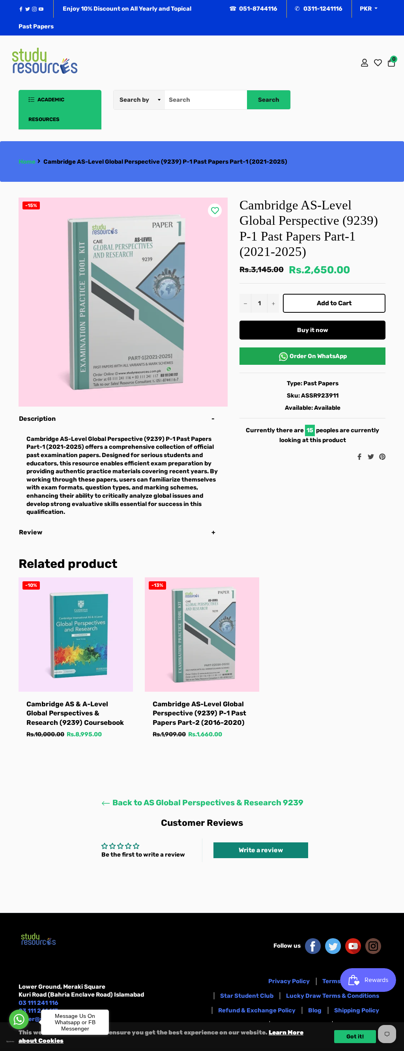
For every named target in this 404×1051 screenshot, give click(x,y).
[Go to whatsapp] (19, 1019)
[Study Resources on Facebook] (313, 945)
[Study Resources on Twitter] (333, 945)
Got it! (355, 1036)
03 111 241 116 (38, 1002)
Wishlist (378, 63)
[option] (76, 665)
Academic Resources (46, 109)
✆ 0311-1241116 (318, 8)
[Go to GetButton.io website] (19, 1041)
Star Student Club (246, 995)
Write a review (261, 850)
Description (37, 418)
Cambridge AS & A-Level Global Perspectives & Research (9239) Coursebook (75, 713)
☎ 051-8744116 (253, 8)
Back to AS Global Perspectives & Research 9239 (207, 802)
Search (268, 99)
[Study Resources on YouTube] (353, 945)
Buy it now (312, 330)
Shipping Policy (356, 1010)
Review (31, 532)
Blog (315, 1010)
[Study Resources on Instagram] (373, 945)
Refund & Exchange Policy (257, 1010)
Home (27, 161)
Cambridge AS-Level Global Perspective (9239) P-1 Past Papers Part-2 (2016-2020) (199, 713)
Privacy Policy (289, 981)
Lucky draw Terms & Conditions (332, 995)
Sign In (364, 63)
